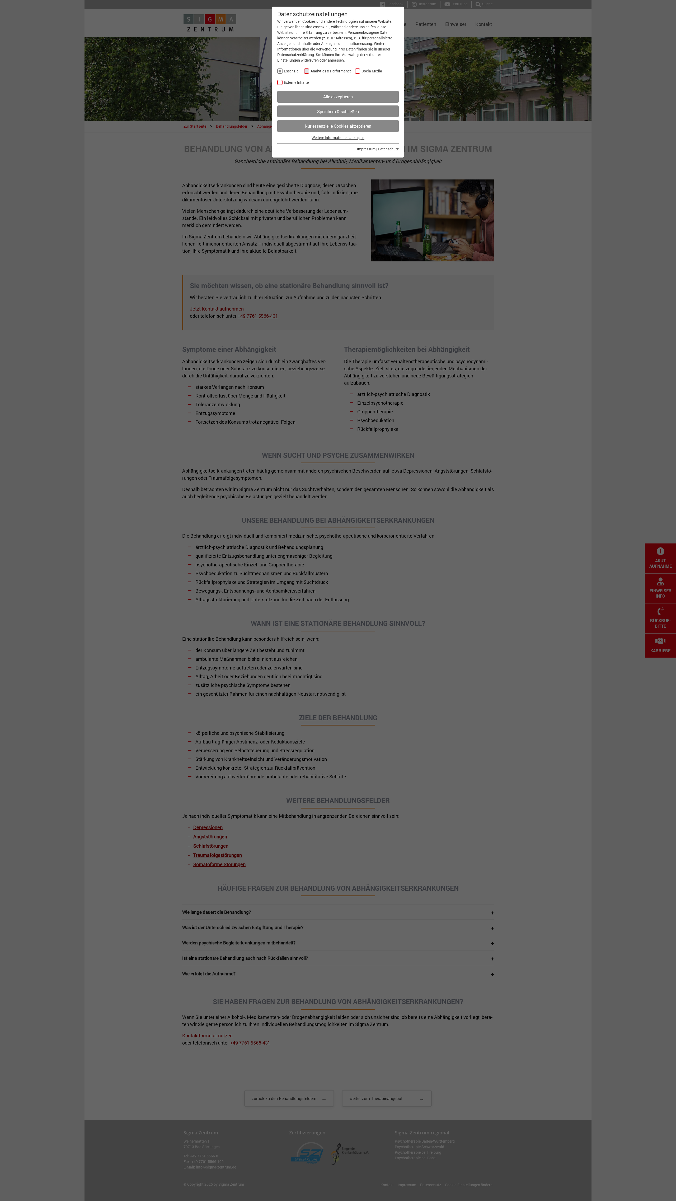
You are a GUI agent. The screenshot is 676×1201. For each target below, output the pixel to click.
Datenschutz (388, 148)
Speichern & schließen (338, 111)
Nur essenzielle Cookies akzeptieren (338, 126)
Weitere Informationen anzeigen (338, 137)
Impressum (366, 148)
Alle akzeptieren (338, 96)
